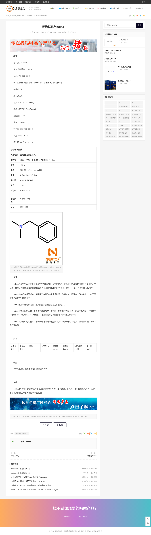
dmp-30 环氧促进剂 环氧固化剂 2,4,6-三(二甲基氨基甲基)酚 (34, 490)
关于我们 (19, 2)
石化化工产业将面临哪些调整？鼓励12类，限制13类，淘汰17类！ (111, 137)
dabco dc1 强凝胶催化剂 (20, 473)
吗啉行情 (127, 8)
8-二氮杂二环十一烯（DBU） (137, 111)
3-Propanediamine (111, 107)
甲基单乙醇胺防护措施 (113, 50)
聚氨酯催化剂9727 (124, 81)
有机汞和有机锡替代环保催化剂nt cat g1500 (28, 481)
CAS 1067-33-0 (111, 114)
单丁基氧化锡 (136, 129)
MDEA (108, 122)
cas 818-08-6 (123, 40)
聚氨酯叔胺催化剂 (137, 137)
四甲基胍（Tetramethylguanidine (110, 133)
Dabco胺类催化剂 (124, 118)
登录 (143, 2)
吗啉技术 (103, 8)
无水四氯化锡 (123, 133)
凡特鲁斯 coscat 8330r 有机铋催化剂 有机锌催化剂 (31, 485)
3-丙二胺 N (135, 106)
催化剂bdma (92, 456)
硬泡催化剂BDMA (21, 433)
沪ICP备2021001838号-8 (93, 531)
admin (36, 32)
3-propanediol (123, 106)
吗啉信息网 (58, 531)
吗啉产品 (64, 8)
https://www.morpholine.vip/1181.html (74, 416)
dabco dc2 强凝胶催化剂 (20, 469)
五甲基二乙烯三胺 (124, 67)
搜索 (139, 25)
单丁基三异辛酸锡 (124, 129)
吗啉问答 (139, 8)
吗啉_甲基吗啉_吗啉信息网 (15, 15)
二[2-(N (121, 125)
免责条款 (46, 2)
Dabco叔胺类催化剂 (111, 118)
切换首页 (9, 2)
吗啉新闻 (90, 8)
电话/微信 (83, 516)
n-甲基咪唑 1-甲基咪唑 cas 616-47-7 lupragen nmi (30, 477)
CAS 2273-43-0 (124, 114)
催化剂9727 (109, 129)
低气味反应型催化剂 (137, 126)
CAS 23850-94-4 (137, 114)
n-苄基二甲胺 (14, 456)
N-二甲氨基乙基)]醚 (136, 122)
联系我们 (28, 2)
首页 (54, 8)
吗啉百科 (115, 8)
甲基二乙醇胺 (136, 133)
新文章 (37, 2)
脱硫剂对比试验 (110, 59)
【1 (107, 125)
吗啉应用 (77, 8)
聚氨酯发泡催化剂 (124, 137)
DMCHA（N (136, 118)
